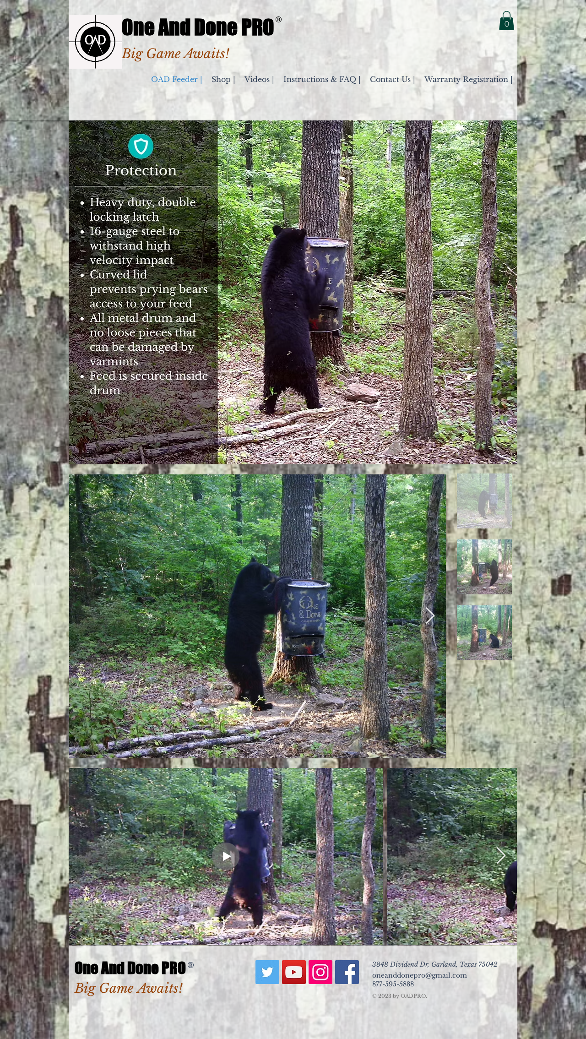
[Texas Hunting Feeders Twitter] (267, 972)
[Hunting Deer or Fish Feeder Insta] (320, 972)
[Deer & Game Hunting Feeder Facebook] (347, 972)
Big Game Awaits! (129, 988)
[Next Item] (430, 616)
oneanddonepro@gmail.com (419, 975)
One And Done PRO (198, 27)
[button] (507, 20)
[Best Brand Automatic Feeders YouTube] (294, 972)
